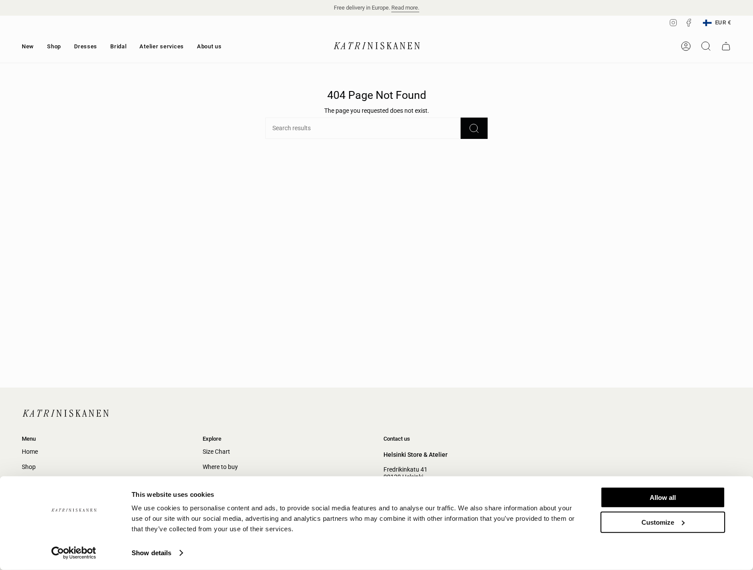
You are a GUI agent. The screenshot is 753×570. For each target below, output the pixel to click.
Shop (29, 467)
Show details (151, 553)
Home (30, 451)
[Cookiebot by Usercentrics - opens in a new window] (74, 553)
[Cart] (726, 46)
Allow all (663, 497)
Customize (657, 522)
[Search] (474, 128)
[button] (54, 46)
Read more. (405, 7)
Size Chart (216, 451)
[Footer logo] (65, 413)
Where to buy (220, 467)
